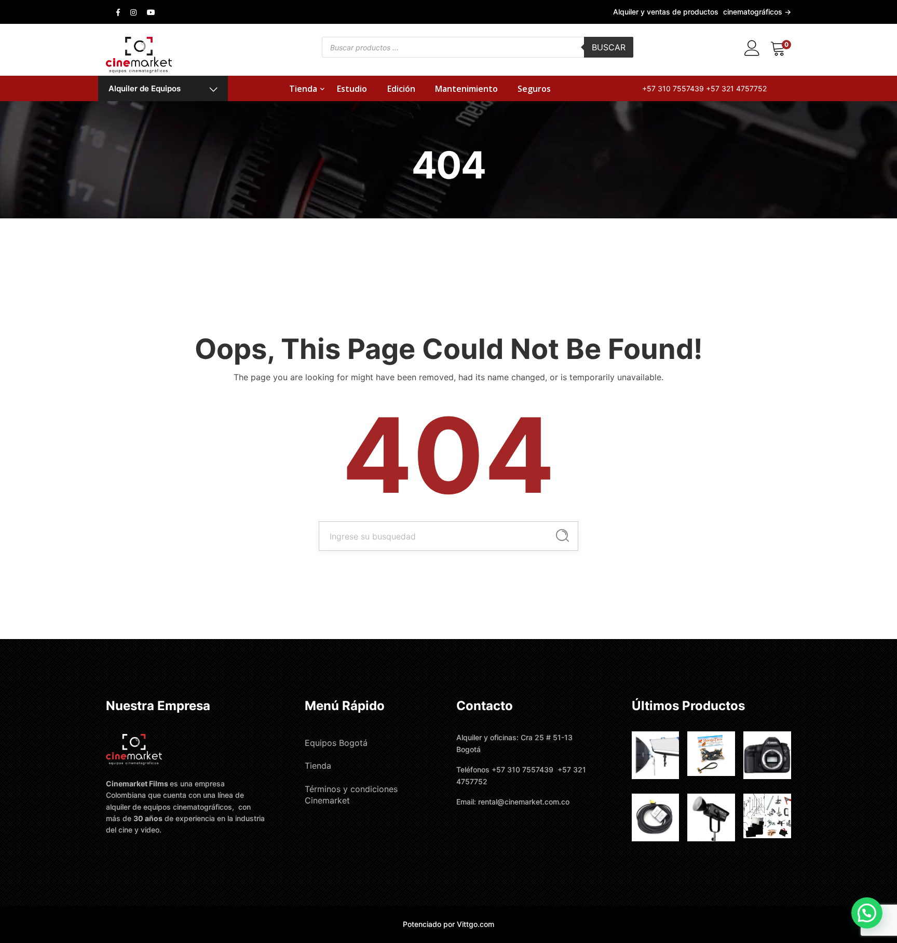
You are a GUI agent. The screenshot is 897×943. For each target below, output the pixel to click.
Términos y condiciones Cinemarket (351, 795)
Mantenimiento (466, 88)
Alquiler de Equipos (144, 88)
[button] (866, 912)
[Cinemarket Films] (139, 54)
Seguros (534, 88)
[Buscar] (562, 535)
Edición (401, 88)
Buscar (609, 47)
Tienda (303, 88)
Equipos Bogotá (336, 743)
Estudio (352, 88)
